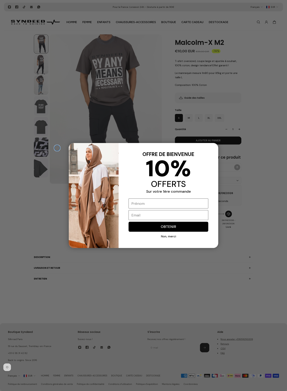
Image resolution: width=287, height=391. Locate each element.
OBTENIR (168, 226)
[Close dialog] (57, 148)
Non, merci (168, 236)
